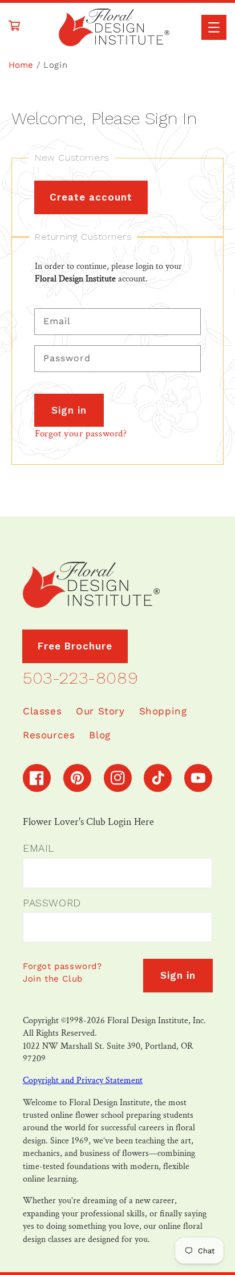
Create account (91, 197)
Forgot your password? (81, 433)
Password (52, 903)
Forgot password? (62, 966)
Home (21, 65)
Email (38, 848)
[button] (213, 27)
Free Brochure (75, 646)
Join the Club (53, 979)
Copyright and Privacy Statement (83, 1080)
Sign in (69, 410)
